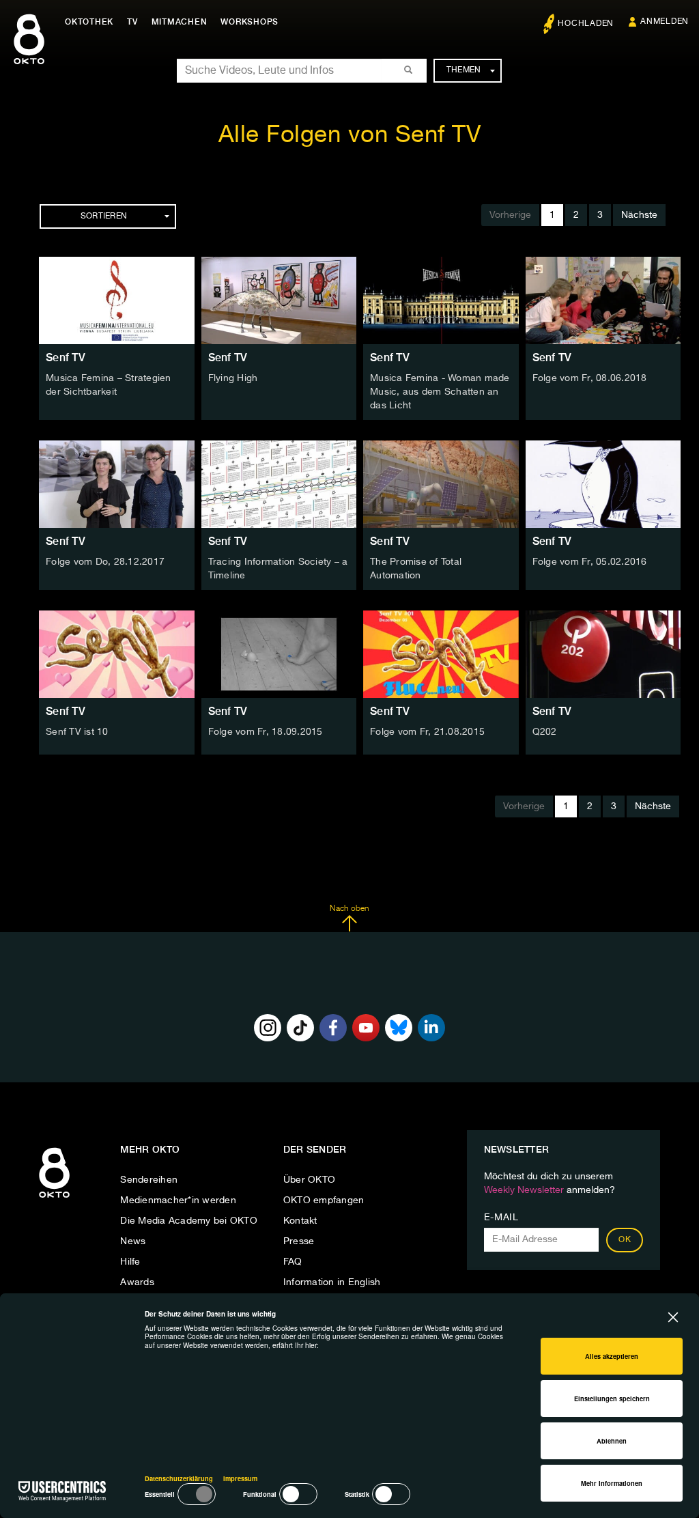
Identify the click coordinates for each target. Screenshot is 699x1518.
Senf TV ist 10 (77, 732)
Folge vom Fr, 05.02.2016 (589, 562)
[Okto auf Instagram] (267, 1027)
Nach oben (349, 909)
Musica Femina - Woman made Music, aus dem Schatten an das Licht (440, 392)
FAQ (292, 1262)
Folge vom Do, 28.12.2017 (105, 562)
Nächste (639, 215)
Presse (299, 1241)
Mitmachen (180, 22)
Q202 (544, 732)
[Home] (54, 1198)
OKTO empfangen (324, 1200)
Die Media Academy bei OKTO (188, 1221)
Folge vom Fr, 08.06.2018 (589, 378)
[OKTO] (29, 51)
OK (624, 1240)
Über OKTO (309, 1180)
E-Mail (501, 1217)
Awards (137, 1282)
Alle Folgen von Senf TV (349, 135)
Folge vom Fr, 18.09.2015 (265, 732)
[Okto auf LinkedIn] (431, 1027)
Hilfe (130, 1262)
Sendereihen (148, 1180)
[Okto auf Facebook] (333, 1027)
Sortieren (104, 216)
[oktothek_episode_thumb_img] (117, 300)
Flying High (233, 378)
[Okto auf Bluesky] (398, 1027)
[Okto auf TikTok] (300, 1027)
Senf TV (65, 357)
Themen (463, 70)
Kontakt (300, 1221)
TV (132, 22)
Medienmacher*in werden (178, 1200)
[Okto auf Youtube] (366, 1027)
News (132, 1241)
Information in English (332, 1282)
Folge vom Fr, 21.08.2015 (427, 732)
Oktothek (89, 22)
